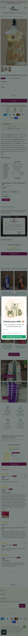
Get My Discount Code (14, 337)
